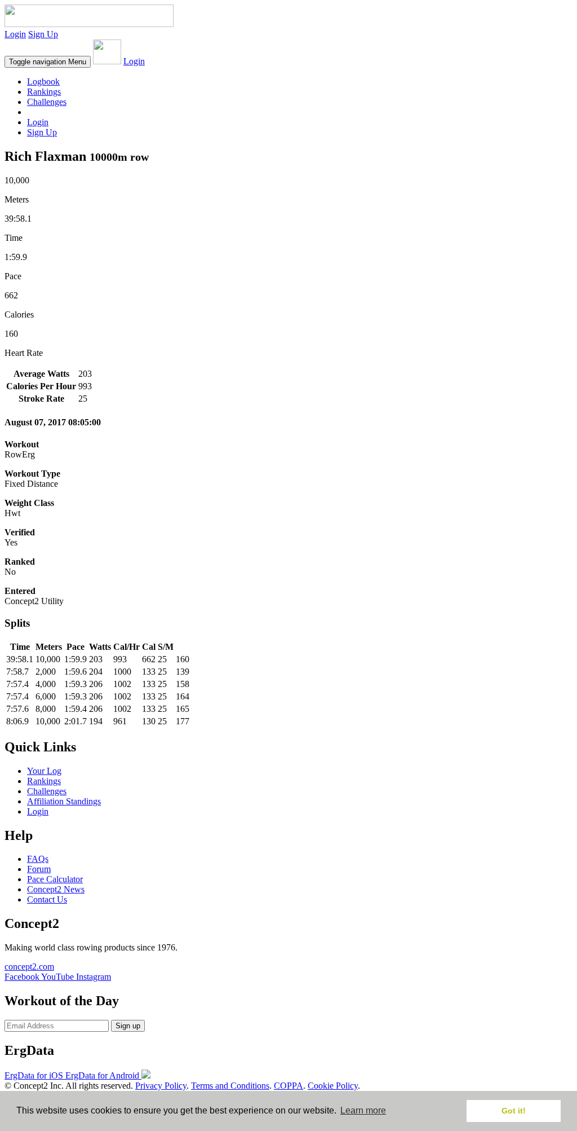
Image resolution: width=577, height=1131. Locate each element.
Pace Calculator (55, 879)
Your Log (44, 771)
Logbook (43, 81)
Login (15, 34)
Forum (39, 869)
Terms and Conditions (230, 1085)
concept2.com (29, 966)
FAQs (37, 859)
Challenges (46, 102)
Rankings (44, 91)
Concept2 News (56, 889)
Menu (47, 62)
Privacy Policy (161, 1085)
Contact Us (47, 899)
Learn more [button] (363, 1110)
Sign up (128, 1026)
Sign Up (43, 34)
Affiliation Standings (64, 801)
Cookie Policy (333, 1085)
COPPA (288, 1085)
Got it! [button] (513, 1110)
